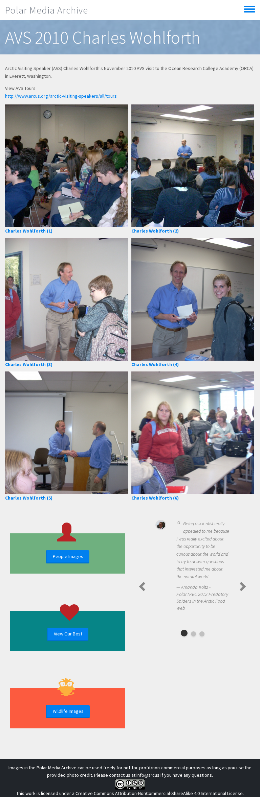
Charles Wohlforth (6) (155, 498)
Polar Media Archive (46, 10)
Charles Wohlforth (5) (28, 498)
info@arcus (147, 775)
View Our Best (68, 634)
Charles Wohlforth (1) (28, 231)
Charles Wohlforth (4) (155, 364)
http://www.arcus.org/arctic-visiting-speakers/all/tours (61, 96)
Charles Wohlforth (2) (155, 231)
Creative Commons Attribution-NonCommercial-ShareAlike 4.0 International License (159, 793)
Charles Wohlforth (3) (28, 364)
